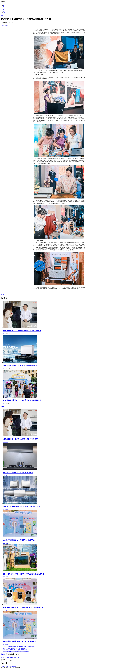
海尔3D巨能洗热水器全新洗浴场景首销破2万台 (20, 365)
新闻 (4, 12)
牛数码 (2, 2)
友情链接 (7, 657)
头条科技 (14, 666)
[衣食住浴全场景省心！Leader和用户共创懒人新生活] (60, 384)
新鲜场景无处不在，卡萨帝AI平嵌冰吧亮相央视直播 (22, 331)
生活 (4, 6)
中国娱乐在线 (4, 666)
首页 (4, 5)
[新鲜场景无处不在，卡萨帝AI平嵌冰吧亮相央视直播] (60, 314)
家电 (4, 11)
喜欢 (2, 294)
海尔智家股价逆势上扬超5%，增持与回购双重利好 (15, 649)
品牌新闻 (9, 666)
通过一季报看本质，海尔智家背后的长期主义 (14, 648)
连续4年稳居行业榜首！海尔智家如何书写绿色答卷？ (16, 651)
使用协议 (12, 657)
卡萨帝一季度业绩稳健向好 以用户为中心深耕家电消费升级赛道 (18, 646)
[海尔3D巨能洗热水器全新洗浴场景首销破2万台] (60, 349)
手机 (4, 8)
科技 (4, 9)
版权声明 (16, 657)
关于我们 (3, 657)
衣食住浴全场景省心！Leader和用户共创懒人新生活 (22, 400)
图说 (2, 406)
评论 (4, 294)
